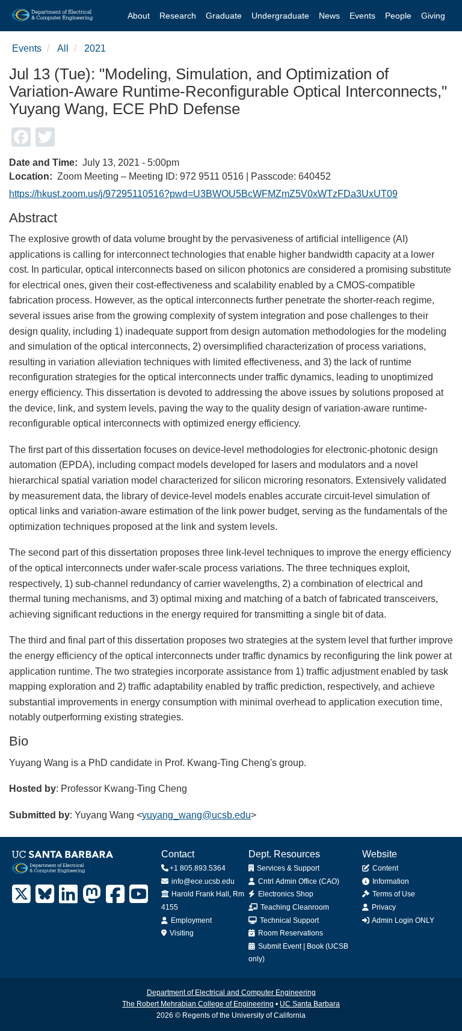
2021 (95, 48)
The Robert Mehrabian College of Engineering (198, 1004)
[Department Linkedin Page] (68, 894)
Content (384, 868)
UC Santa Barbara (310, 1004)
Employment (190, 920)
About (139, 15)
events (27, 48)
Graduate (224, 15)
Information (390, 881)
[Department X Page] (21, 894)
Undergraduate (280, 15)
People (398, 15)
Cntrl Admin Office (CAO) (297, 881)
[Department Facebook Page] (115, 894)
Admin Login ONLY (402, 920)
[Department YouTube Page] (138, 894)
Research (177, 15)
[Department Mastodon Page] (91, 894)
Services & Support (287, 868)
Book (315, 946)
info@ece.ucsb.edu (202, 881)
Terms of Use (393, 894)
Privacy (383, 907)
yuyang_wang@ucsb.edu (196, 815)
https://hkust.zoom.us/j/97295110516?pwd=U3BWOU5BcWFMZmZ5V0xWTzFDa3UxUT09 (203, 194)
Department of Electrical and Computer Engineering (231, 992)
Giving (433, 15)
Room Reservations (289, 933)
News (329, 15)
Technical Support (288, 920)
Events (362, 15)
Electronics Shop (284, 894)
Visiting (181, 933)
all (63, 48)
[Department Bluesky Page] (44, 894)
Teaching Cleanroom (294, 907)
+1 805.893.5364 (198, 868)
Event (292, 946)
